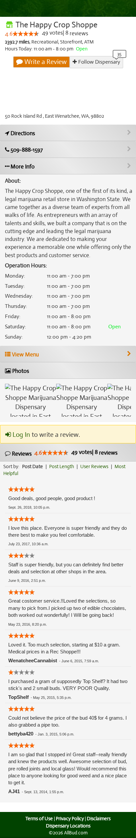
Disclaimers (99, 819)
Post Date (32, 466)
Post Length (61, 466)
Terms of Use (39, 819)
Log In (20, 435)
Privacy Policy (70, 819)
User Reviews (94, 466)
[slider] (26, 33)
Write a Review (45, 62)
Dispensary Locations (68, 826)
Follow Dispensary (98, 62)
